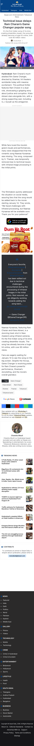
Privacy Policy (8, 733)
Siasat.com (8, 15)
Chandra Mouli (17, 40)
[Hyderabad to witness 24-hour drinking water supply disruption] (29, 489)
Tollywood (23, 389)
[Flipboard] (25, 399)
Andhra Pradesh (8, 695)
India (20, 10)
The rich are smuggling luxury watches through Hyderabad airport (12, 535)
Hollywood (7, 669)
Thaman (14, 389)
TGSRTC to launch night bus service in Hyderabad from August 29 (12, 498)
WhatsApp (22, 411)
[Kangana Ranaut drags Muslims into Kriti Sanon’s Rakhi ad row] (29, 526)
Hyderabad (5, 10)
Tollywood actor (8, 393)
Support (24, 730)
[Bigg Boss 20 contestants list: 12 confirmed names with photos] (29, 471)
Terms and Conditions (23, 733)
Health (5, 680)
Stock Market (8, 713)
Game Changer (16, 381)
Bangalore (6, 701)
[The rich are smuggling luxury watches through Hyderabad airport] (29, 536)
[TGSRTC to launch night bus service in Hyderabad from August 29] (29, 498)
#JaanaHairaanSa (15, 273)
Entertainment (18, 15)
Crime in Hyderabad (10, 654)
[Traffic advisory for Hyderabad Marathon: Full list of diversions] (29, 508)
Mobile (5, 642)
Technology (7, 645)
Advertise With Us (13, 730)
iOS (26, 417)
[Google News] (9, 399)
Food (5, 683)
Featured (6, 600)
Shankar (5, 389)
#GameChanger (17, 276)
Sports (5, 672)
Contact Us (29, 727)
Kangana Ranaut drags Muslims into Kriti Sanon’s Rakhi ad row (13, 526)
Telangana (14, 10)
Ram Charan (18, 385)
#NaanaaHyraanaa (16, 267)
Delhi (5, 606)
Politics (5, 609)
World (5, 612)
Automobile (7, 716)
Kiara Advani (7, 385)
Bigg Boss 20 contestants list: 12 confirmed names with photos (13, 471)
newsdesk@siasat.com (17, 556)
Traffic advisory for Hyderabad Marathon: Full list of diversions (13, 508)
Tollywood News (20, 415)
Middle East (27, 10)
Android (18, 417)
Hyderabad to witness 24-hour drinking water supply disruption (13, 489)
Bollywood (6, 665)
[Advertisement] (17, 123)
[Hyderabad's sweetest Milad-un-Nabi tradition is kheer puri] (29, 517)
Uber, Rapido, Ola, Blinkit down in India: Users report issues (13, 480)
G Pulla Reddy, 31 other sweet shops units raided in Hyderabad (12, 461)
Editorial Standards (16, 727)
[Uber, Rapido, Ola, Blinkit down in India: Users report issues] (29, 480)
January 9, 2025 (17, 320)
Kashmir (6, 619)
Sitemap (17, 736)
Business (6, 710)
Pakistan (6, 615)
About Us (4, 727)
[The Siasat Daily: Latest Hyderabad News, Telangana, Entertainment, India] (17, 4)
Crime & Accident (9, 657)
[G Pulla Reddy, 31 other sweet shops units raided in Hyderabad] (29, 461)
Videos (5, 633)
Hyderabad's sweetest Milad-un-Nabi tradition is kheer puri (12, 517)
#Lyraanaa (16, 270)
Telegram (5, 413)
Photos (5, 630)
